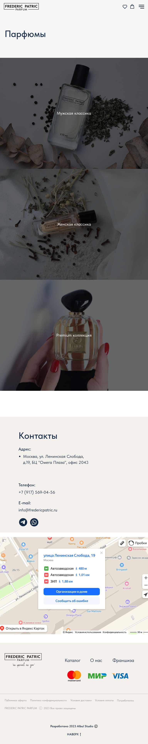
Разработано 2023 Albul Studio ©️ (74, 726)
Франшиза (123, 660)
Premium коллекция (74, 335)
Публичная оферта (16, 700)
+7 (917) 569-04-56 (36, 492)
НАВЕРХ (73, 734)
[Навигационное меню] (141, 7)
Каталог (73, 660)
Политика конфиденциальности (48, 700)
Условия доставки (81, 700)
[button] (125, 6)
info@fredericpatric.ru (37, 509)
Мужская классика (74, 113)
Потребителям (125, 700)
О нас (96, 660)
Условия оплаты (104, 700)
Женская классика (74, 224)
